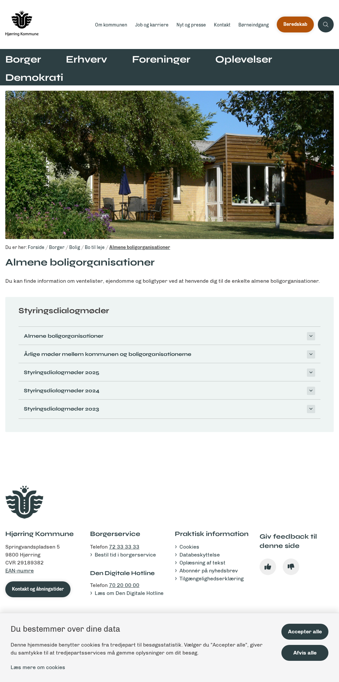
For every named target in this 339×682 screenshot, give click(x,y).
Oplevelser (243, 59)
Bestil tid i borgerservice (125, 555)
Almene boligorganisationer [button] (63, 336)
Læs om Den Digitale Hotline (129, 593)
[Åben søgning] (326, 24)
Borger (23, 59)
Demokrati (34, 77)
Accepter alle (305, 631)
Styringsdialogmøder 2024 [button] (61, 390)
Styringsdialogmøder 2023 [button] (61, 409)
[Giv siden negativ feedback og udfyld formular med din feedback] (291, 567)
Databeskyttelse (199, 555)
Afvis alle (304, 653)
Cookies (189, 547)
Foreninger (161, 59)
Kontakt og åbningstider (38, 589)
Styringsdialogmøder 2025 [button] (61, 372)
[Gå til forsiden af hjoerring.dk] (45, 24)
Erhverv (86, 59)
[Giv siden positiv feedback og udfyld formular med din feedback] (268, 567)
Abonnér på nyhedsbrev (208, 570)
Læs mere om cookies (38, 667)
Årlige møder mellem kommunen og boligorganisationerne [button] (107, 354)
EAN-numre (19, 570)
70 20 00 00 (124, 585)
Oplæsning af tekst (202, 563)
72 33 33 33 (124, 547)
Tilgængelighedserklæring (211, 578)
